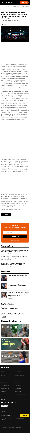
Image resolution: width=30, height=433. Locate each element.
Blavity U (24, 311)
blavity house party (20, 394)
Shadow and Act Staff (8, 20)
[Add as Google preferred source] (4, 406)
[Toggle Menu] (2, 2)
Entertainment (8, 6)
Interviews (4, 308)
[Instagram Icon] (12, 402)
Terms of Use (4, 427)
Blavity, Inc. (6, 425)
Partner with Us (5, 388)
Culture (18, 311)
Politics (21, 313)
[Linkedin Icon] (2, 402)
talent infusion (18, 388)
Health (9, 313)
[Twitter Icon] (5, 402)
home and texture (19, 375)
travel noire (18, 385)
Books (15, 313)
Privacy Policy (4, 419)
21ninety (17, 382)
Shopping (3, 391)
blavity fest (18, 391)
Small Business (5, 385)
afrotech (17, 379)
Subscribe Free (15, 236)
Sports (3, 313)
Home (2, 6)
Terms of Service (20, 418)
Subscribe (24, 2)
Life (2, 379)
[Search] (18, 2)
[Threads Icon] (16, 402)
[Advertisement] (15, 140)
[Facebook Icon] (9, 402)
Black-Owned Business (8, 311)
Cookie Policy (18, 427)
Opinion (4, 316)
